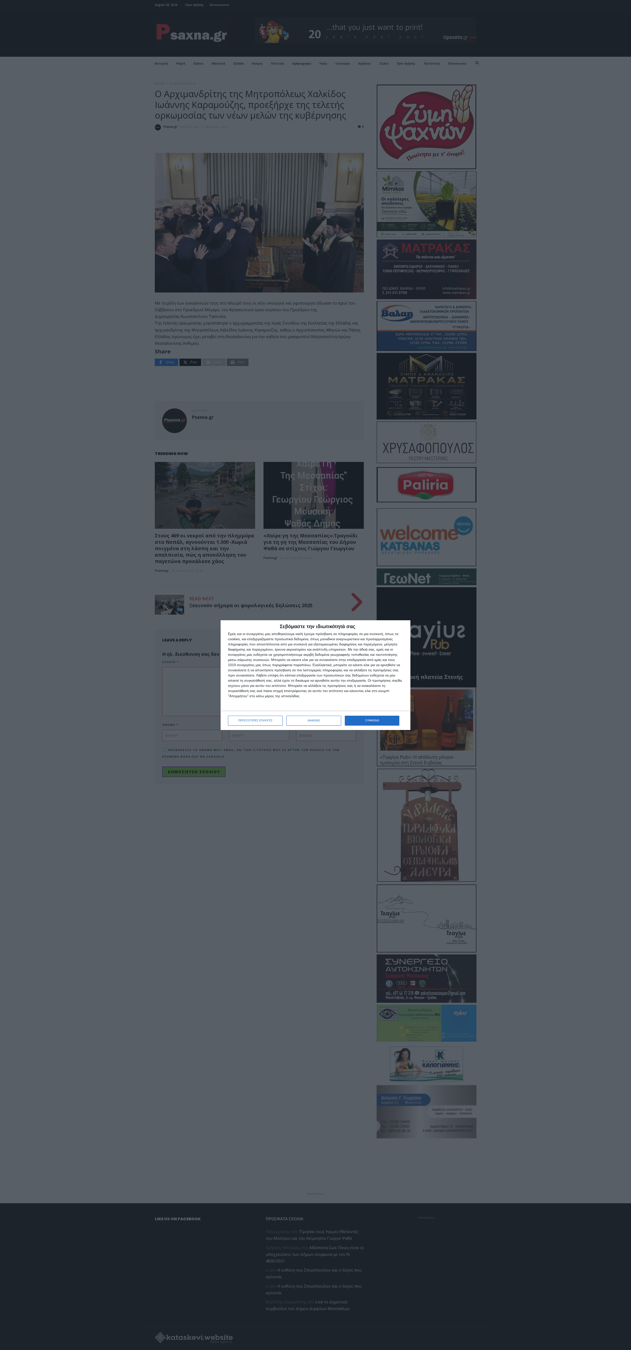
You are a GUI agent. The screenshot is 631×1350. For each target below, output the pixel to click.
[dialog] (315, 675)
